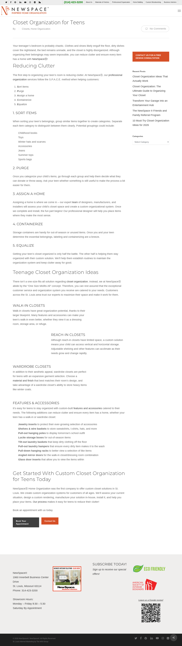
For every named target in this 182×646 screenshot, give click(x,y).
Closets (26, 29)
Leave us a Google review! (150, 600)
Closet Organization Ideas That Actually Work (150, 78)
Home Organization (40, 29)
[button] (179, 10)
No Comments (157, 28)
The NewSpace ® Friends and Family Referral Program (150, 113)
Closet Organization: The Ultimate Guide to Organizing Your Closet (149, 91)
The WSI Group (42, 642)
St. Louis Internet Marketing (23, 642)
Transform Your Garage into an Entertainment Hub (150, 103)
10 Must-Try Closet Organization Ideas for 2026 (151, 122)
